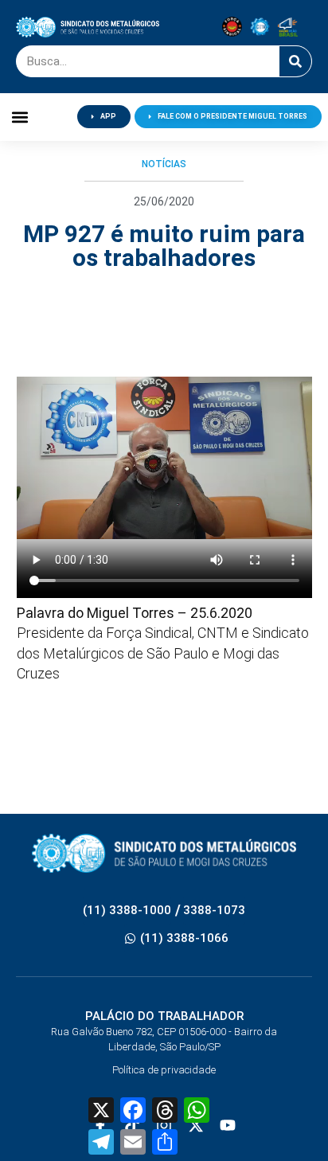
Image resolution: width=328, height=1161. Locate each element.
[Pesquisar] (295, 61)
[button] (19, 117)
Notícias (164, 164)
